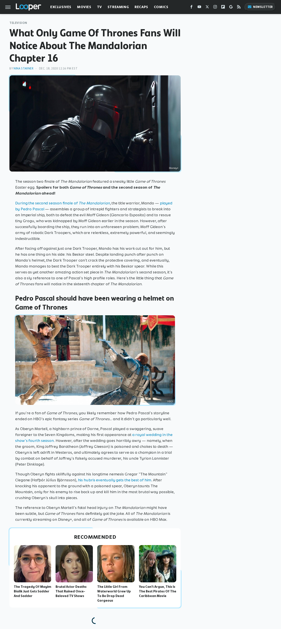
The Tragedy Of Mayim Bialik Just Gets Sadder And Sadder (32, 591)
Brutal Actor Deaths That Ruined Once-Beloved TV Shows (71, 591)
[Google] (231, 7)
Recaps (141, 7)
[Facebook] (191, 7)
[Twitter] (207, 7)
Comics (161, 7)
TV (99, 7)
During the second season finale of (62, 203)
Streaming (118, 7)
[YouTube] (199, 7)
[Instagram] (215, 7)
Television (18, 22)
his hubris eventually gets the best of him (114, 480)
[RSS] (239, 7)
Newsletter (263, 7)
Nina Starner (23, 68)
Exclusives (60, 7)
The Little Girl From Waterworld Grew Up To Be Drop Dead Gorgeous (114, 593)
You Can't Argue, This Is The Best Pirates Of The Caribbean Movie (157, 591)
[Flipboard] (223, 7)
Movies (84, 7)
